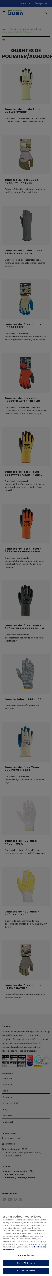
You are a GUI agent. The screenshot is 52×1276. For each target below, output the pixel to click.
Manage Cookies (26, 1255)
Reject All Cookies (26, 1263)
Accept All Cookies (26, 1270)
